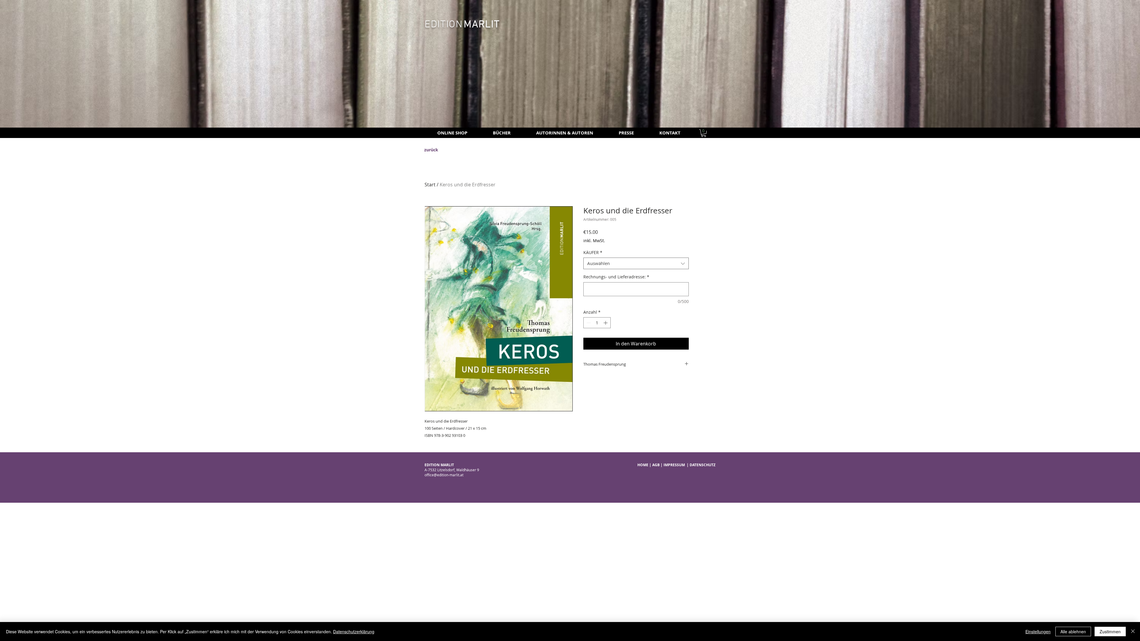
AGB (656, 464)
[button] (703, 133)
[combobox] (636, 263)
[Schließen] (1132, 631)
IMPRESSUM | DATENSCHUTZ (689, 464)
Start (430, 184)
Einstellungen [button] (1038, 631)
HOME (642, 464)
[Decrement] (588, 323)
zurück (431, 150)
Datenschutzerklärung (353, 631)
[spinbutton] (597, 323)
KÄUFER (592, 252)
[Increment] (606, 323)
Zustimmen (1110, 631)
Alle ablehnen (1073, 631)
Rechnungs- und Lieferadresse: (616, 277)
